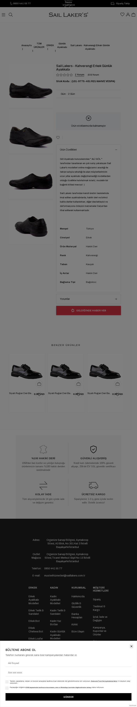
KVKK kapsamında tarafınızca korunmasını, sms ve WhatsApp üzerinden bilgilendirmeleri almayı (59, 687)
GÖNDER (69, 697)
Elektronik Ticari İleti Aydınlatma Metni (104, 681)
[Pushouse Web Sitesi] (132, 705)
